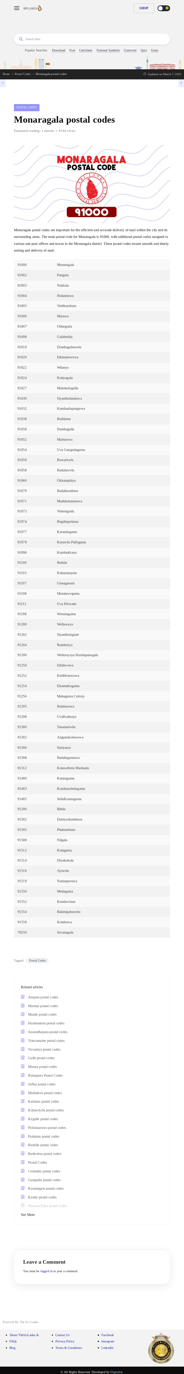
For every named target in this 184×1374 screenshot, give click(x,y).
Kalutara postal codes (43, 1101)
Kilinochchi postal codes (45, 1110)
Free (72, 50)
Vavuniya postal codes (43, 1049)
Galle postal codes (41, 1058)
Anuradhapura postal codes (47, 1032)
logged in (46, 1271)
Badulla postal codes (42, 1145)
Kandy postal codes (42, 1197)
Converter (130, 50)
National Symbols (108, 50)
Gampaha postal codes (44, 1180)
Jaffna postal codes (41, 1084)
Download (58, 50)
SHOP (143, 8)
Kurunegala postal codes (45, 1188)
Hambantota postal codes (45, 1023)
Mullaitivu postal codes (44, 1093)
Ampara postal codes (42, 997)
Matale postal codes (42, 1014)
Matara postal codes (42, 1067)
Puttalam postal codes (43, 1136)
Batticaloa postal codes (44, 1154)
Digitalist (116, 1372)
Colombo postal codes (43, 1171)
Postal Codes (27, 107)
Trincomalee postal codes (46, 1041)
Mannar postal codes (42, 1006)
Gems (154, 50)
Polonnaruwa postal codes (46, 1128)
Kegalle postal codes (42, 1119)
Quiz (144, 50)
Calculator (86, 50)
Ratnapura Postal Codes (45, 1075)
